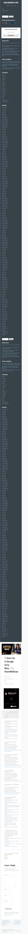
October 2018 (4, 265)
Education (4, 79)
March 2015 (4, 326)
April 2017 (4, 296)
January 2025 (4, 139)
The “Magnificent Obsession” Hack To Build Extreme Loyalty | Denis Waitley (10, 49)
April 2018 (4, 275)
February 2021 (4, 218)
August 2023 (4, 168)
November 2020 (5, 223)
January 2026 (4, 119)
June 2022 (4, 191)
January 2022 (4, 200)
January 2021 (4, 220)
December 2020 (5, 222)
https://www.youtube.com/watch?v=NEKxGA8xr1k (11, 815)
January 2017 (4, 299)
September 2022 (5, 186)
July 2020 (4, 230)
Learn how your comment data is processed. (11, 914)
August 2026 (4, 107)
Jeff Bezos (4, 84)
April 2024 (4, 154)
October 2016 (4, 304)
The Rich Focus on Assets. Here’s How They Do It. (11, 43)
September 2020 (5, 227)
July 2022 (4, 190)
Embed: (6, 716)
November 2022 (5, 183)
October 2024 (4, 144)
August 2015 (4, 319)
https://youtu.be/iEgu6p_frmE (10, 729)
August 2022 (4, 188)
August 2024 (4, 147)
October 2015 (4, 316)
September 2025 (5, 126)
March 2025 (4, 136)
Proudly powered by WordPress (7, 930)
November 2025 (5, 122)
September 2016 (5, 306)
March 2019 (4, 257)
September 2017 (5, 287)
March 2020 (4, 237)
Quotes (3, 96)
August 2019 (4, 248)
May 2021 (4, 213)
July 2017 (4, 291)
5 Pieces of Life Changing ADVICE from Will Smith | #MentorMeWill (17, 922)
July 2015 (4, 321)
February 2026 (4, 117)
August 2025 (4, 127)
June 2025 (4, 131)
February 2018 (4, 279)
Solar (3, 98)
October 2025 (4, 124)
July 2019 (4, 250)
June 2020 (4, 232)
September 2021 (5, 206)
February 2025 (4, 137)
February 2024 (4, 158)
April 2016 (4, 309)
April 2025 (4, 134)
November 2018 (5, 264)
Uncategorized (4, 100)
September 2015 (5, 318)
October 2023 (4, 164)
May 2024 (4, 152)
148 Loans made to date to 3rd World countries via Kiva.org (11, 68)
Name (5, 889)
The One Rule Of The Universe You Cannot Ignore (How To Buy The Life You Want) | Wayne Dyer (11, 54)
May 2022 (4, 193)
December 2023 (5, 161)
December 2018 (5, 262)
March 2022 (4, 196)
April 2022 (4, 195)
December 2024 (5, 141)
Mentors (3, 88)
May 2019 (4, 254)
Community (4, 76)
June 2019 (4, 252)
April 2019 (4, 255)
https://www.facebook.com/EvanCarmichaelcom (14, 843)
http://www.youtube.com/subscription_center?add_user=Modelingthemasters (14, 793)
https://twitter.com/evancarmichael (11, 841)
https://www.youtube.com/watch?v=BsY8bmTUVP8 (11, 800)
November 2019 (5, 243)
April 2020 (4, 235)
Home (3, 8)
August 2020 (4, 228)
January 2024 (4, 159)
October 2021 (4, 205)
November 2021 (5, 203)
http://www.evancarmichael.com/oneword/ (13, 765)
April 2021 (4, 215)
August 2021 (4, 208)
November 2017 (5, 284)
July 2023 (4, 169)
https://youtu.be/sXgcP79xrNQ (10, 827)
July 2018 (4, 270)
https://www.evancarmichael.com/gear (12, 805)
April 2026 (4, 114)
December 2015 (5, 314)
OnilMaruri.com (11, 2)
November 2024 (5, 142)
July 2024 (4, 149)
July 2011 (4, 334)
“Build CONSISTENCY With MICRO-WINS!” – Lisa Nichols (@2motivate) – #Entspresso (10, 65)
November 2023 (5, 163)
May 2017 (4, 294)
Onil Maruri (4, 64)
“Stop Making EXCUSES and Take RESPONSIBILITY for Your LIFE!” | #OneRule (6, 923)
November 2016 (5, 302)
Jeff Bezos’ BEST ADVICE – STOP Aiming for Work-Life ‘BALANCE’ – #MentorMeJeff (11, 62)
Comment (6, 874)
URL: (7, 714)
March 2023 (4, 176)
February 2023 (4, 178)
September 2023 (5, 166)
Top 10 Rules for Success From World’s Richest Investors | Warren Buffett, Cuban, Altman (11, 51)
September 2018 (5, 267)
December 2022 (5, 181)
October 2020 (4, 225)
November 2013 (5, 331)
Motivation (4, 91)
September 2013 (5, 333)
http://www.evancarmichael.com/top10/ (12, 767)
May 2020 (4, 233)
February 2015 (4, 328)
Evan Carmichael (13, 711)
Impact (3, 81)
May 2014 (4, 329)
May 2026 (4, 112)
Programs (4, 93)
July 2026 (4, 109)
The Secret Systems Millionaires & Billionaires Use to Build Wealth (10, 46)
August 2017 (4, 289)
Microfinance (4, 89)
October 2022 (4, 184)
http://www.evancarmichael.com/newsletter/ (13, 781)
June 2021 (4, 211)
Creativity (4, 78)
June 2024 (4, 151)
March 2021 (4, 216)
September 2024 (5, 146)
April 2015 (4, 324)
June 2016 (4, 307)
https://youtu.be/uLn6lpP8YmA (10, 738)
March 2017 (4, 297)
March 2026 (4, 115)
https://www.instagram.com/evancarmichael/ (13, 838)
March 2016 (4, 311)
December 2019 (5, 242)
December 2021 (5, 201)
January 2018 (4, 280)
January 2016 (4, 312)
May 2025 (4, 132)
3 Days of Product (5, 10)
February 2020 (4, 238)
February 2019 (4, 259)
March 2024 (4, 156)
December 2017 (5, 282)
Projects (3, 94)
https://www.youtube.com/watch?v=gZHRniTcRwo (11, 810)
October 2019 (4, 245)
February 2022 (4, 198)
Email (5, 895)
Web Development (5, 101)
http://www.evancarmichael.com (11, 846)
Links (3, 12)
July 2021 (4, 210)
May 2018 (4, 274)
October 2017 (4, 286)
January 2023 (4, 179)
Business (3, 74)
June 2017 (4, 292)
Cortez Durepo (4, 67)
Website (5, 901)
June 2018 (4, 272)
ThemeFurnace (4, 932)
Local (3, 86)
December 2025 (5, 120)
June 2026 (4, 110)
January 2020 (4, 240)
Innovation (4, 83)
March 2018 (4, 277)
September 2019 (5, 247)
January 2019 (4, 260)
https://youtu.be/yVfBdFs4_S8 (10, 734)
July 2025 (4, 129)
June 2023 (4, 171)
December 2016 (5, 301)
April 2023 (4, 174)
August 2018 (4, 269)
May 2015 (4, 323)
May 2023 (4, 173)
